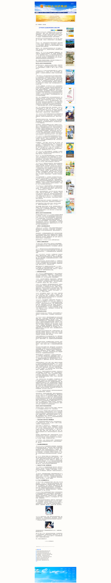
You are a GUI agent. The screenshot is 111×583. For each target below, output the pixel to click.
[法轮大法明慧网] (42, 5)
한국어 (69, 578)
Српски (73, 573)
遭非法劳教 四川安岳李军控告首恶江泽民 (43, 557)
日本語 (69, 576)
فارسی (65, 578)
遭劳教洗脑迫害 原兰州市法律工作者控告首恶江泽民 (44, 554)
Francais (66, 579)
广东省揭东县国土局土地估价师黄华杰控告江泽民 (44, 553)
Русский (73, 570)
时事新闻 (40, 24)
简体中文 (62, 570)
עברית (69, 568)
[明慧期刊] (45, 12)
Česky (65, 571)
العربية (65, 568)
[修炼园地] (50, 12)
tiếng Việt (73, 579)
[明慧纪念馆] (59, 12)
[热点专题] (41, 12)
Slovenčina (73, 571)
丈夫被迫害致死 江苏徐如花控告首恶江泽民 (43, 555)
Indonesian (69, 573)
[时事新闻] (37, 12)
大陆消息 (44, 24)
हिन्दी (68, 570)
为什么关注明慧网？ (39, 573)
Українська (74, 578)
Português (73, 568)
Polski (69, 579)
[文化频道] (54, 12)
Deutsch (66, 573)
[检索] (63, 12)
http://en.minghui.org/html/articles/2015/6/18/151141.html (47, 546)
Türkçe (73, 576)
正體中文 (62, 568)
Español (66, 576)
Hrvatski (69, 571)
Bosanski (66, 570)
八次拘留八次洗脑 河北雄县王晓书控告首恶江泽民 (44, 556)
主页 (36, 24)
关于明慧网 (37, 570)
